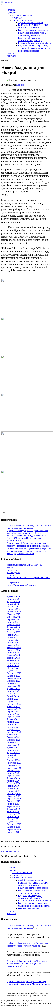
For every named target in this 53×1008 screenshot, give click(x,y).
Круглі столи (13, 570)
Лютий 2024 (13, 665)
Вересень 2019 (14, 798)
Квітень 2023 (13, 691)
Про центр (12, 12)
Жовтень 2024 (13, 645)
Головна (11, 10)
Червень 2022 (13, 716)
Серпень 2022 (13, 711)
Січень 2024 (12, 668)
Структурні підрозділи (23, 20)
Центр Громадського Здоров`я (21, 585)
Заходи (10, 567)
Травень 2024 (13, 658)
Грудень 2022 (13, 701)
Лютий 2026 (13, 604)
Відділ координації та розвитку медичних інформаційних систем (34, 46)
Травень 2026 (13, 596)
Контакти (11, 56)
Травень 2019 (13, 809)
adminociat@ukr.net (10, 851)
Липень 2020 (13, 773)
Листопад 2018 (14, 824)
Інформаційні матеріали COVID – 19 (24, 565)
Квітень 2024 (13, 660)
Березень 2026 (13, 601)
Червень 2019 (13, 806)
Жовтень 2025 (13, 614)
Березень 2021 (13, 752)
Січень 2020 (12, 788)
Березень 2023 (13, 693)
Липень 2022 (13, 714)
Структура (17, 17)
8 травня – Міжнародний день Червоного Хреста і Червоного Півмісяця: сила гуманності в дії (27, 538)
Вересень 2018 (14, 829)
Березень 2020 (13, 783)
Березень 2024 (13, 663)
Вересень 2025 (14, 617)
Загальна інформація (22, 15)
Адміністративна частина (30, 22)
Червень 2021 (13, 745)
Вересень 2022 (14, 709)
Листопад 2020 (14, 763)
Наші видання (13, 572)
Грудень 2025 (13, 609)
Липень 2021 (13, 742)
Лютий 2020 (13, 786)
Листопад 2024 (14, 642)
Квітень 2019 (13, 811)
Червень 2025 (13, 624)
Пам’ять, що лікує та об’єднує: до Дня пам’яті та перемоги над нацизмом (29, 526)
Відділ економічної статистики (33, 30)
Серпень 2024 (13, 650)
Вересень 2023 (14, 678)
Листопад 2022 (14, 704)
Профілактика (13, 582)
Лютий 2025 (13, 635)
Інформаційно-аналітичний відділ (34, 43)
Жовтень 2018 (13, 827)
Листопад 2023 (14, 673)
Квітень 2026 (13, 599)
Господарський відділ (28, 51)
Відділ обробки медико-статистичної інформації (30, 39)
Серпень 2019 (13, 801)
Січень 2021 (12, 757)
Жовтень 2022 (13, 706)
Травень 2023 (13, 688)
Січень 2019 (12, 819)
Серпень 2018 (13, 832)
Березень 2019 (13, 814)
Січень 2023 (12, 699)
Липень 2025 (13, 622)
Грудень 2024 (13, 640)
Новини (11, 53)
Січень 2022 (12, 727)
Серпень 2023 (13, 681)
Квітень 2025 (13, 629)
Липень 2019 (13, 804)
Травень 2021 (13, 747)
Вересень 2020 (14, 768)
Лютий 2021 (13, 755)
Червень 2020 (13, 775)
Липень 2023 (13, 683)
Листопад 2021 (14, 732)
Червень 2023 (13, 686)
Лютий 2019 (13, 816)
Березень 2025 (13, 632)
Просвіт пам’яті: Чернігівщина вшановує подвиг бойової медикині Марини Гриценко (28, 544)
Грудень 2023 (13, 670)
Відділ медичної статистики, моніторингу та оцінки (32, 34)
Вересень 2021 (14, 737)
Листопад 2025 (14, 611)
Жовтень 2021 (13, 734)
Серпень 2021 (13, 740)
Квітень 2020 (13, 781)
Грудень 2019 (13, 791)
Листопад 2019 (14, 793)
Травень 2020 (13, 778)
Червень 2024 (13, 655)
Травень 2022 (13, 719)
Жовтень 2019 (13, 796)
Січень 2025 (12, 637)
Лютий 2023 (13, 696)
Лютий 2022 (13, 724)
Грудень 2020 (13, 760)
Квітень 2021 (13, 750)
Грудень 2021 (13, 729)
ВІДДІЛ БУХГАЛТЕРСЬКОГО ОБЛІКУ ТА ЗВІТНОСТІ (33, 26)
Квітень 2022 (13, 722)
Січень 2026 (12, 606)
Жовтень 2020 (13, 765)
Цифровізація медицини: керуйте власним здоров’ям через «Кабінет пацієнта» (27, 531)
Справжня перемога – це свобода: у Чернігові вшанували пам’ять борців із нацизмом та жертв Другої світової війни (29, 551)
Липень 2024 (13, 652)
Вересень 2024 (14, 647)
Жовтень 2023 (13, 676)
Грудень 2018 (13, 821)
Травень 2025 (13, 627)
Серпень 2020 (13, 770)
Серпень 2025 (13, 619)
